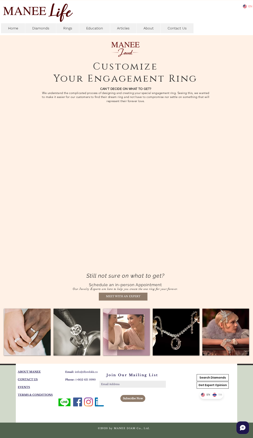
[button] (123, 297)
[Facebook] (77, 402)
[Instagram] (88, 402)
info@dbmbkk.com (88, 372)
